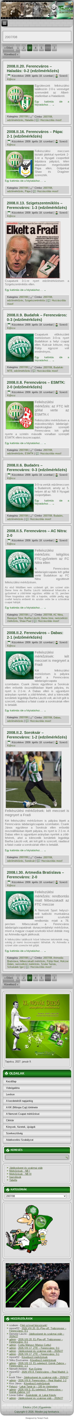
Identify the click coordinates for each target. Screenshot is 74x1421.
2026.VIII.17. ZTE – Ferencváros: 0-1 (38, 1348)
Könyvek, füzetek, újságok (20, 1126)
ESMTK (29, 453)
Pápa (28, 191)
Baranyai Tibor (15, 618)
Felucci (13, 1386)
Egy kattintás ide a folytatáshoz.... (52, 103)
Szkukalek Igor (15, 967)
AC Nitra (58, 614)
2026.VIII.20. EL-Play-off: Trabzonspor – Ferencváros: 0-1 (37, 1329)
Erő (35, 1407)
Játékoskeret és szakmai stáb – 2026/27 (36, 1335)
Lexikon (10, 1094)
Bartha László (32, 618)
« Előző (8, 47)
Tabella (13, 1180)
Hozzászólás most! (51, 120)
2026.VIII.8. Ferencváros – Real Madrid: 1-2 (38, 1373)
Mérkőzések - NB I (19, 1171)
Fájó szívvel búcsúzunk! (33, 1325)
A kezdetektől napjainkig (19, 1100)
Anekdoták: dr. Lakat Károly (41, 1395)
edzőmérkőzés (15, 120)
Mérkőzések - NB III (20, 1174)
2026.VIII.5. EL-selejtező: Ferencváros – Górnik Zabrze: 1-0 (36, 1391)
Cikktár (10, 1120)
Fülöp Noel (53, 961)
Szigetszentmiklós (35, 300)
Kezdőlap (11, 1081)
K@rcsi (11, 79)
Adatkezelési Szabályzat (19, 1139)
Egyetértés (45, 1407)
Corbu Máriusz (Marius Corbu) (34, 1345)
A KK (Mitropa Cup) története (22, 1107)
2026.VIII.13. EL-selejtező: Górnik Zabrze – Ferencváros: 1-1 (37, 1364)
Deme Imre (47, 618)
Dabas (57, 717)
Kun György (35, 1368)
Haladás (29, 120)
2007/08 (23, 116)
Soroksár (30, 860)
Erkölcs (27, 1407)
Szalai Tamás (48, 964)
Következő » (11, 54)
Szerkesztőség (14, 1133)
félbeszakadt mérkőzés (32, 961)
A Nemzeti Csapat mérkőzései (22, 1113)
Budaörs (58, 515)
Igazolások (15, 1177)
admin (12, 1339)
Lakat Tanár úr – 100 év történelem (39, 1386)
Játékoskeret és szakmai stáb (26, 1167)
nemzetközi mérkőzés (27, 964)
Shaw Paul (25, 621)
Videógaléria (13, 1088)
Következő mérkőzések (35, 1357)
